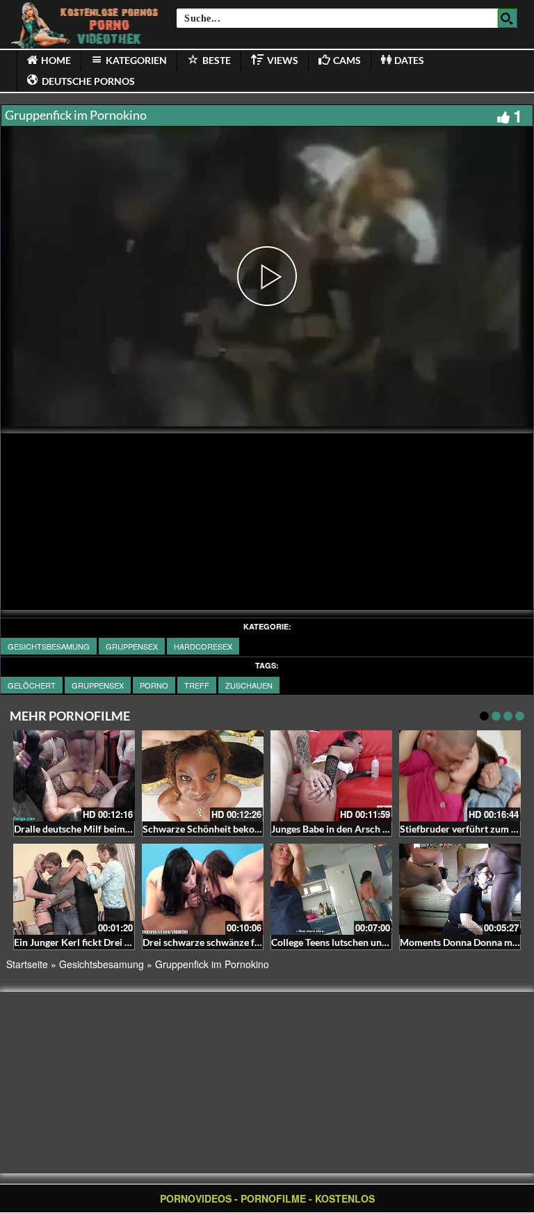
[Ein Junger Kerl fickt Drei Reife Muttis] (74, 889)
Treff (196, 685)
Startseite (27, 964)
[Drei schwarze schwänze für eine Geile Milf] (203, 889)
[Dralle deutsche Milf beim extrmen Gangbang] (74, 775)
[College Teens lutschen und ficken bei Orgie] (331, 889)
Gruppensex (132, 646)
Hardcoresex (203, 646)
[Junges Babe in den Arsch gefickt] (331, 775)
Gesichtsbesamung (49, 646)
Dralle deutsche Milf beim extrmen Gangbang (111, 829)
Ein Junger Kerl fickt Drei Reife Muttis (95, 942)
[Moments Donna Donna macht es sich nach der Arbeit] (460, 889)
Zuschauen (249, 685)
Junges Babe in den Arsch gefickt (341, 829)
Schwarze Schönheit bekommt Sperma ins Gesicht (251, 829)
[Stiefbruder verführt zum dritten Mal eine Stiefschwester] (460, 775)
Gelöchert (32, 685)
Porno (154, 685)
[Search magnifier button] (507, 18)
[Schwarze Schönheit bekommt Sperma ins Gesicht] (203, 775)
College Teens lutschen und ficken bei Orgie (364, 942)
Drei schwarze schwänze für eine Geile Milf (236, 942)
